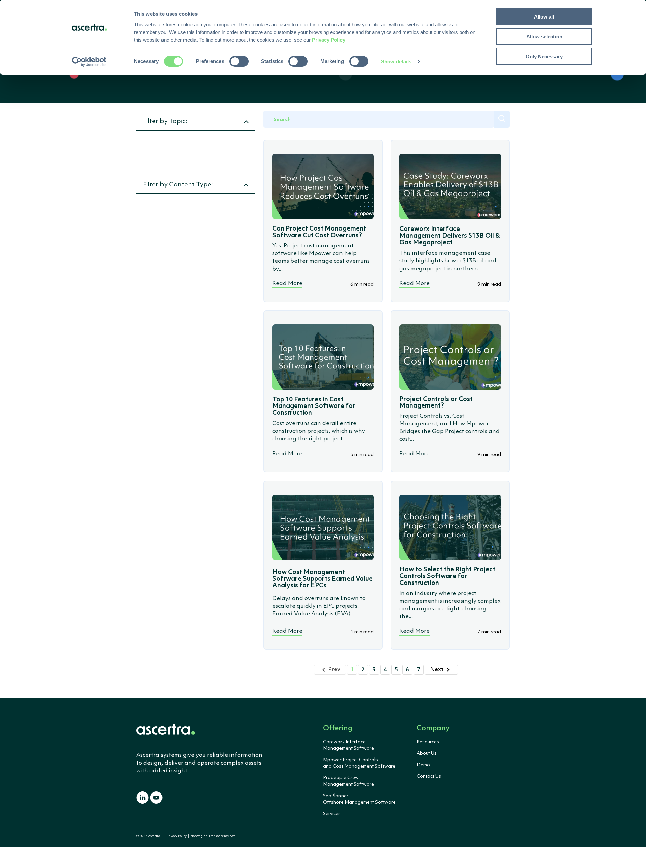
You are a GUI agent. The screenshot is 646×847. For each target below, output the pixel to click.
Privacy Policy (176, 836)
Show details (396, 61)
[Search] (502, 119)
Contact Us (429, 776)
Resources (428, 742)
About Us (427, 753)
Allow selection (544, 36)
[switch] (239, 61)
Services (332, 813)
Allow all (544, 17)
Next (437, 669)
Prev (334, 669)
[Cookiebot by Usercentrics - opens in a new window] (89, 62)
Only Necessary (544, 56)
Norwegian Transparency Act (212, 836)
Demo (423, 765)
